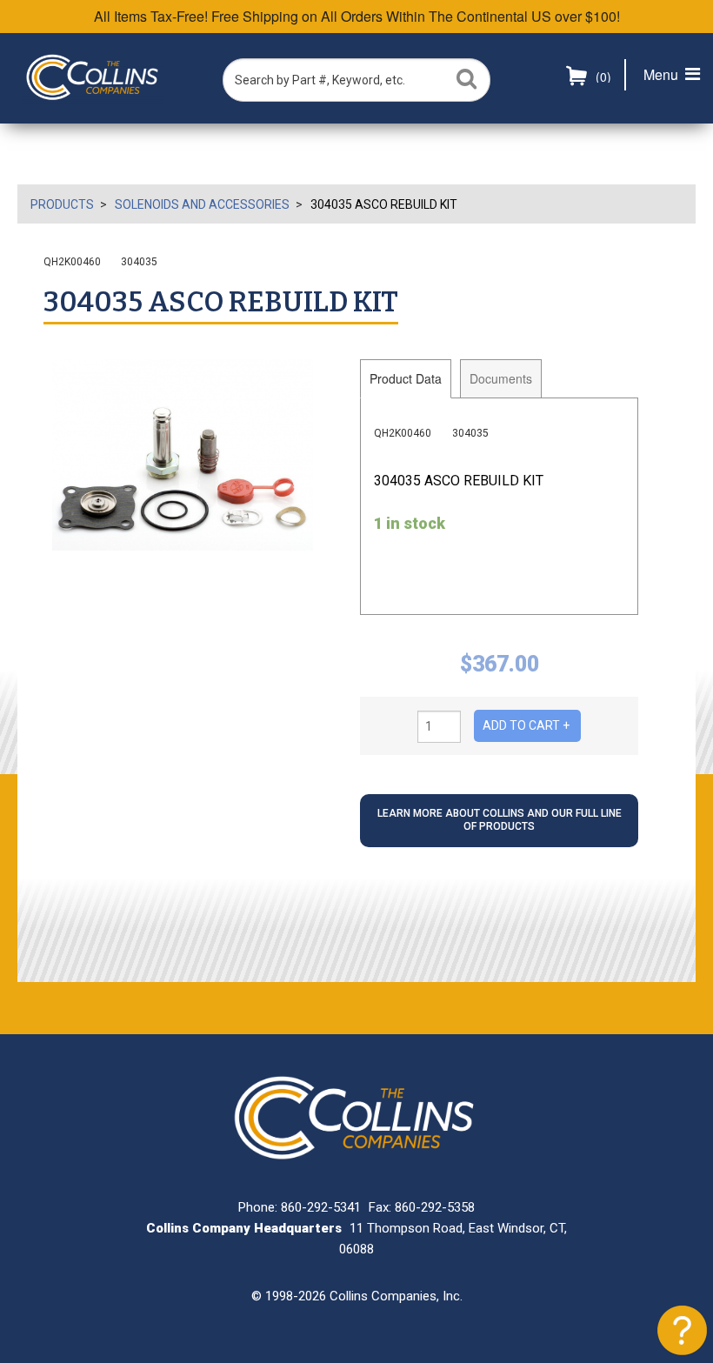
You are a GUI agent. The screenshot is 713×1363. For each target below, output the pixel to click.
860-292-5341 (321, 1207)
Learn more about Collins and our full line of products (499, 820)
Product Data (406, 378)
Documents (501, 378)
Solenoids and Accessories (202, 204)
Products (62, 204)
